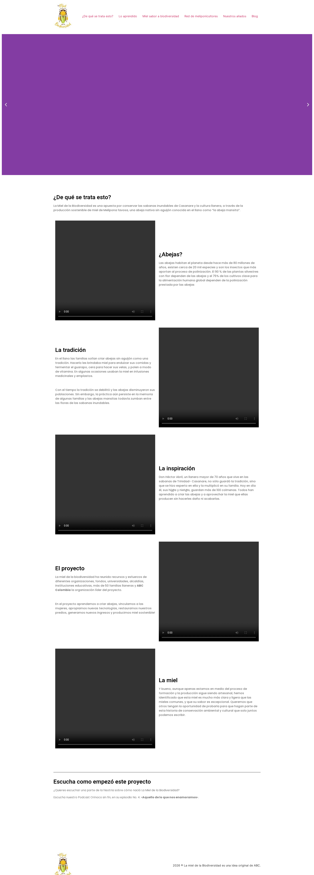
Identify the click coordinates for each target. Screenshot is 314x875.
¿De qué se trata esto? (97, 16)
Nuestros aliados (234, 16)
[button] (6, 104)
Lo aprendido (128, 16)
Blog (255, 16)
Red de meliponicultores (201, 16)
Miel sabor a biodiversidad (160, 16)
